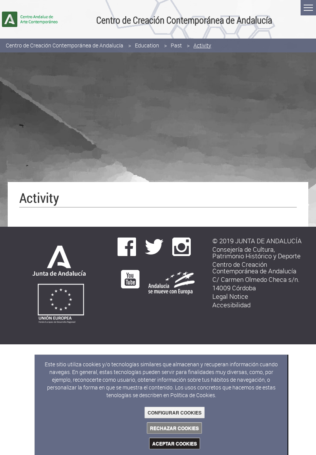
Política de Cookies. (193, 395)
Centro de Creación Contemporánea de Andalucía (64, 45)
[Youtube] (130, 278)
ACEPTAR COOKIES (174, 443)
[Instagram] (181, 246)
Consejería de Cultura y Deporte (49, 19)
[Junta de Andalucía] (57, 262)
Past (176, 45)
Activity (202, 45)
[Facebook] (127, 246)
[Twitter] (154, 246)
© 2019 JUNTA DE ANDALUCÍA (257, 240)
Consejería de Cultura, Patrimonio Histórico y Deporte (256, 252)
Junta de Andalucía (9, 19)
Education (147, 45)
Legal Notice (230, 296)
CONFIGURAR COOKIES (175, 412)
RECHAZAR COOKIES (174, 428)
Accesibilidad (231, 304)
